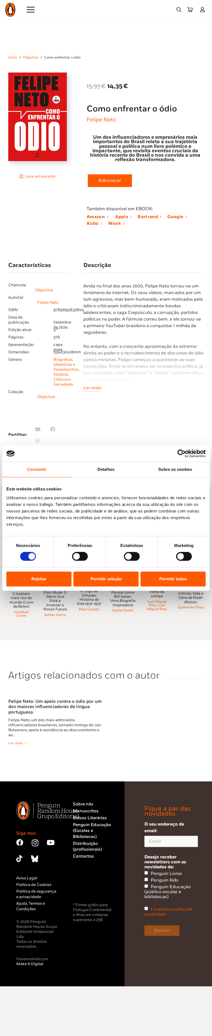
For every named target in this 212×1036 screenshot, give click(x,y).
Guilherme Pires (191, 607)
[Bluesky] (34, 858)
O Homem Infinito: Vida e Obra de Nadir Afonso (190, 595)
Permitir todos (173, 578)
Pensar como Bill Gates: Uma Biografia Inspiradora (123, 598)
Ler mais (92, 388)
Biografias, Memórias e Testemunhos (66, 364)
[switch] (80, 556)
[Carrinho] (189, 9)
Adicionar (110, 180)
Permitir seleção (106, 578)
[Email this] (37, 429)
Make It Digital (29, 964)
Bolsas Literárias (90, 818)
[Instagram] (35, 843)
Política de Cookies (33, 884)
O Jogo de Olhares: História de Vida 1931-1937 (89, 597)
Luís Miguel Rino (156, 604)
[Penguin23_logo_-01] (10, 9)
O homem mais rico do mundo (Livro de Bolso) (21, 600)
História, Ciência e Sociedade (63, 379)
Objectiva (30, 57)
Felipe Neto (101, 119)
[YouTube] (50, 842)
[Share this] (52, 429)
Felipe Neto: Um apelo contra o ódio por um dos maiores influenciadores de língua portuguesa (55, 707)
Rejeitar (38, 578)
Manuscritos (86, 811)
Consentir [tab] (36, 469)
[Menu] (31, 10)
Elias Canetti (89, 609)
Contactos (83, 856)
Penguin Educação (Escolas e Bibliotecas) (92, 830)
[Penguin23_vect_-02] (89, 886)
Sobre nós (83, 804)
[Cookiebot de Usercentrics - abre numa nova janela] (181, 453)
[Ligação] (203, 9)
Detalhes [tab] (106, 469)
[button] (178, 10)
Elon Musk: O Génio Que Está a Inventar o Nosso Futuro (55, 601)
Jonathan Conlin (21, 614)
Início (12, 57)
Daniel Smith (122, 610)
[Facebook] (19, 842)
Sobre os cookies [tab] (175, 469)
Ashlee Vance (55, 615)
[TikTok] (19, 858)
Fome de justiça (156, 594)
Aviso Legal (26, 878)
